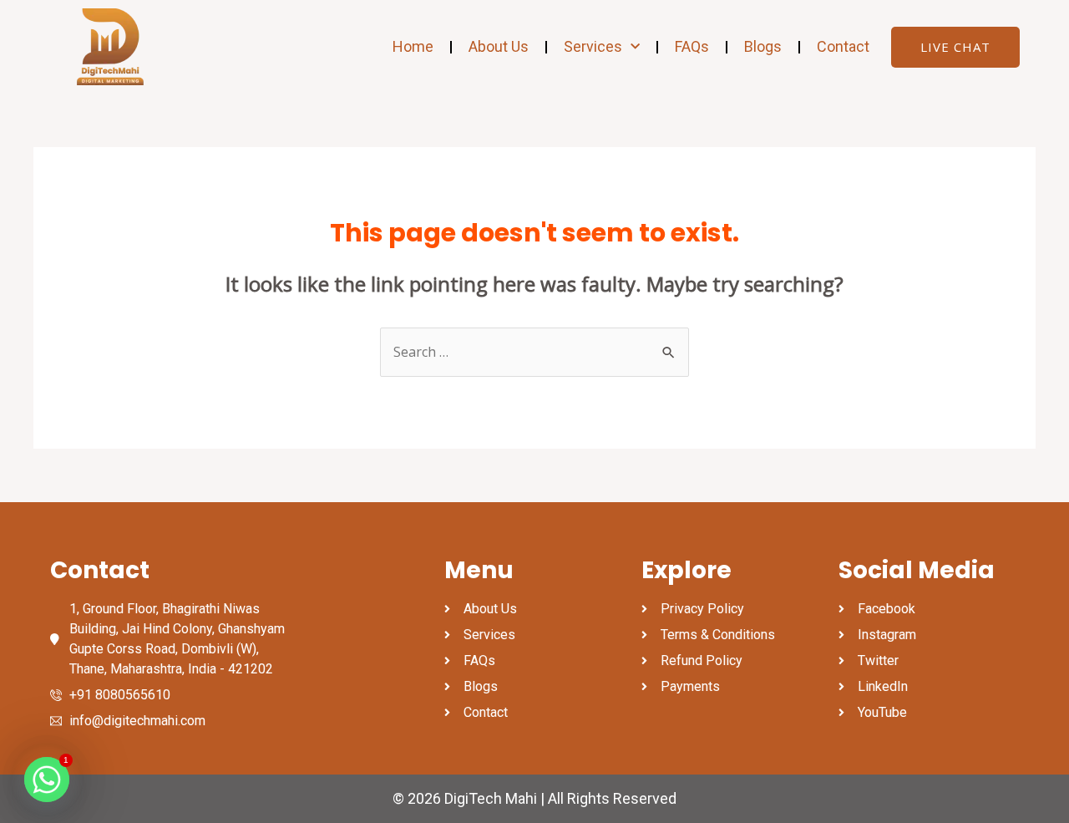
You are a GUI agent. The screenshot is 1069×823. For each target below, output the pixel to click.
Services (593, 46)
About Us (499, 46)
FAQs (692, 46)
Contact (843, 46)
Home (413, 46)
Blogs (763, 46)
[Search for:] (534, 352)
